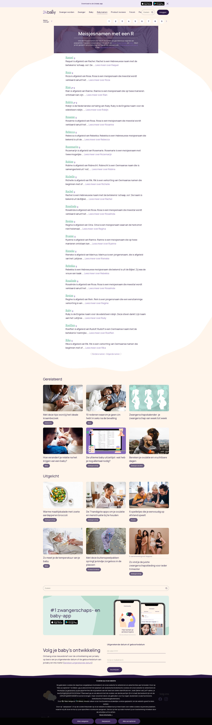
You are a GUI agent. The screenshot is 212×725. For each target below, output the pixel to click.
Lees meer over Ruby (95, 317)
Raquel (69, 57)
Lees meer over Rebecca (97, 139)
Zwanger (81, 12)
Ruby (68, 310)
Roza (68, 72)
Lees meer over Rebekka (96, 273)
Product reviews (118, 12)
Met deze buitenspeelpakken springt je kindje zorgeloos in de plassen (103, 561)
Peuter (133, 520)
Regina (69, 221)
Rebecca (70, 131)
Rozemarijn (72, 146)
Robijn (69, 102)
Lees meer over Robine (103, 169)
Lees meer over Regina (94, 228)
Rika (68, 340)
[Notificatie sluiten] (167, 3)
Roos (114, 43)
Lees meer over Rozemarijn (98, 154)
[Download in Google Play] (159, 4)
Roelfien (70, 325)
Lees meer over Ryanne (104, 243)
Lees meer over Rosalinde (102, 288)
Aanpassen (106, 721)
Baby (91, 12)
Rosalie (124, 43)
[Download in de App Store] (146, 4)
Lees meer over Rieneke (97, 258)
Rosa (119, 43)
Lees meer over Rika (95, 347)
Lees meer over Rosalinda (102, 213)
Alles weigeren (82, 721)
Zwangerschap (93, 466)
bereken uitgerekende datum (78, 662)
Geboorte (48, 423)
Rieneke (70, 250)
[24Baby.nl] (49, 12)
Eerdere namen (98, 354)
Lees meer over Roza (99, 79)
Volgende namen (113, 354)
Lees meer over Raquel (107, 65)
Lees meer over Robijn (97, 109)
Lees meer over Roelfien (101, 332)
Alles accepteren (129, 721)
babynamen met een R (108, 47)
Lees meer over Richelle (97, 184)
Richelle (70, 176)
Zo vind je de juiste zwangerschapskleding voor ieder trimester (148, 565)
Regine (69, 295)
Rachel (69, 191)
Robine (69, 161)
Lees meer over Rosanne (101, 124)
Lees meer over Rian (97, 94)
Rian (68, 87)
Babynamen (102, 12)
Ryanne (70, 236)
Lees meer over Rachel (100, 198)
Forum (132, 12)
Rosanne (70, 116)
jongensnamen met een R (128, 45)
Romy (131, 43)
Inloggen (163, 12)
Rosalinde (71, 280)
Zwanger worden (66, 12)
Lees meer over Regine (97, 303)
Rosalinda (71, 206)
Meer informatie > (106, 715)
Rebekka (70, 265)
